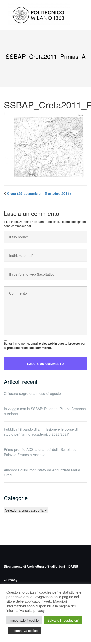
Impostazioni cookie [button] (24, 620)
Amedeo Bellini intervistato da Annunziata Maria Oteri (42, 472)
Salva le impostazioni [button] (63, 620)
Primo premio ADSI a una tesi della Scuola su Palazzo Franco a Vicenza (40, 452)
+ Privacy (10, 580)
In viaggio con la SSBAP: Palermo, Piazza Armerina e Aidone (45, 411)
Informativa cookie (24, 630)
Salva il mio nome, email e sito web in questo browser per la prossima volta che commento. (45, 345)
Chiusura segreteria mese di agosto (32, 393)
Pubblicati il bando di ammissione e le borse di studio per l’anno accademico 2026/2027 (41, 432)
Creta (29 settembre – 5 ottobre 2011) (39, 193)
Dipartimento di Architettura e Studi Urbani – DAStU (41, 566)
